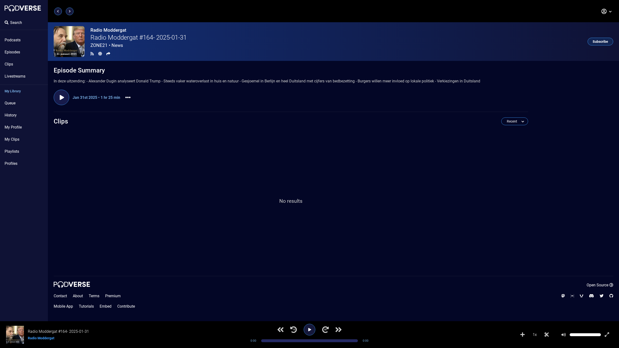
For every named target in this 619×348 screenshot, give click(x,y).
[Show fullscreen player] (607, 334)
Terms (94, 296)
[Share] (108, 53)
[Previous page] (58, 11)
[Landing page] (22, 8)
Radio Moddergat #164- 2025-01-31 (138, 37)
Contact (60, 296)
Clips (9, 64)
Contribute (126, 306)
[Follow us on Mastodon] (563, 296)
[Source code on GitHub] (611, 296)
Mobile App (63, 306)
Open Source (597, 285)
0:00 (253, 340)
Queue (10, 103)
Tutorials (86, 306)
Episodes (12, 52)
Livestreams (15, 76)
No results (290, 201)
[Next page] (70, 11)
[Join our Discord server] (591, 296)
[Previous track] (280, 329)
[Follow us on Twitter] (602, 296)
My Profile (13, 127)
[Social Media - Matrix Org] (572, 296)
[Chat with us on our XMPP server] (581, 296)
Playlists (12, 151)
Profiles (11, 163)
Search (16, 22)
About (78, 296)
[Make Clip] (547, 334)
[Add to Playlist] (522, 334)
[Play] (309, 329)
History (11, 115)
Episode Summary (79, 70)
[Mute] (564, 334)
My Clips (12, 139)
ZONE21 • (106, 45)
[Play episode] (61, 97)
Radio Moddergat (108, 30)
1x (535, 334)
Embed (105, 306)
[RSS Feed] (92, 53)
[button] (606, 11)
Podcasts (13, 40)
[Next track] (338, 329)
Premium (113, 296)
